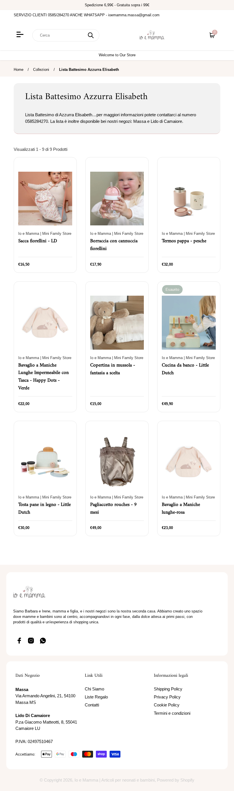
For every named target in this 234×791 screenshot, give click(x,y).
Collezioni (41, 69)
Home (18, 69)
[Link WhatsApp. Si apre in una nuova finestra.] (43, 641)
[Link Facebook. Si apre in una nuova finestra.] (19, 641)
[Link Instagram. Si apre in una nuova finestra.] (31, 641)
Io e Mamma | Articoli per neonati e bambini (114, 780)
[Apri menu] (21, 35)
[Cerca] (90, 35)
